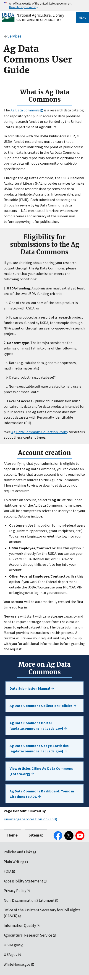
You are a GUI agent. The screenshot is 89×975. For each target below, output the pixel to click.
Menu (82, 17)
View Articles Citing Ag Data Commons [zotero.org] (41, 771)
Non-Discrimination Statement (29, 900)
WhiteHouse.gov (17, 964)
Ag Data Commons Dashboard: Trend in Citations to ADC (42, 794)
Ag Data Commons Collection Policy (39, 432)
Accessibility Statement (23, 881)
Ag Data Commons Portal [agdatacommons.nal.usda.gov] (37, 726)
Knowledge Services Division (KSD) (30, 819)
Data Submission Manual (30, 688)
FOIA (7, 871)
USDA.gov (12, 944)
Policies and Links (18, 851)
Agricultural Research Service (28, 935)
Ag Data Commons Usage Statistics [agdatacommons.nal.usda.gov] (39, 748)
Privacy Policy (15, 890)
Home (12, 835)
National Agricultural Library (40, 15)
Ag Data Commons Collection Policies (41, 705)
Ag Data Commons (25, 110)
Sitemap (36, 835)
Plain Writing (14, 861)
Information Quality (20, 925)
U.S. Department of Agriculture (39, 20)
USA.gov (10, 954)
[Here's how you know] (44, 5)
